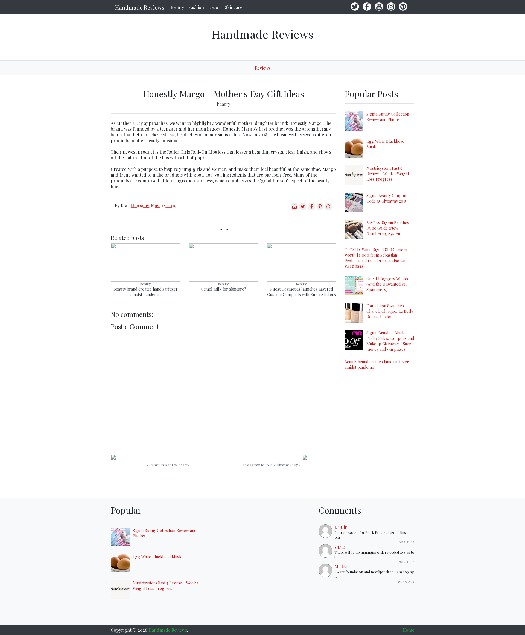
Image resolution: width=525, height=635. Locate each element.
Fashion (196, 7)
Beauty (177, 7)
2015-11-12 (406, 541)
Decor (214, 7)
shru (339, 547)
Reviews (262, 68)
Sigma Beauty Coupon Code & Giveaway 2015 (386, 198)
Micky (340, 566)
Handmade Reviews (139, 7)
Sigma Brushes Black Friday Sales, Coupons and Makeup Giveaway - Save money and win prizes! (390, 341)
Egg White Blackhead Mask (157, 556)
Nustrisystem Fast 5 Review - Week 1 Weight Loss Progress (387, 173)
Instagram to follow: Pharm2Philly (271, 465)
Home (408, 630)
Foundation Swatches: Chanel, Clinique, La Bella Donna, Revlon (389, 311)
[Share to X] (303, 208)
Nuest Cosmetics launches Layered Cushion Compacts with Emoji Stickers (301, 291)
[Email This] (294, 208)
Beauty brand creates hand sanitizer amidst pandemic (145, 291)
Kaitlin (341, 527)
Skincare (233, 7)
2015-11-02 (406, 581)
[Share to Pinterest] (320, 208)
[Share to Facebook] (311, 208)
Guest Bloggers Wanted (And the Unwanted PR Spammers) (387, 284)
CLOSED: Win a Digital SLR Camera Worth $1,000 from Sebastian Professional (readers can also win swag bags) (376, 258)
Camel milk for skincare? (223, 289)
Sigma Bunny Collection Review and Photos (387, 116)
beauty (223, 104)
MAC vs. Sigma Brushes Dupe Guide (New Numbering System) (387, 228)
